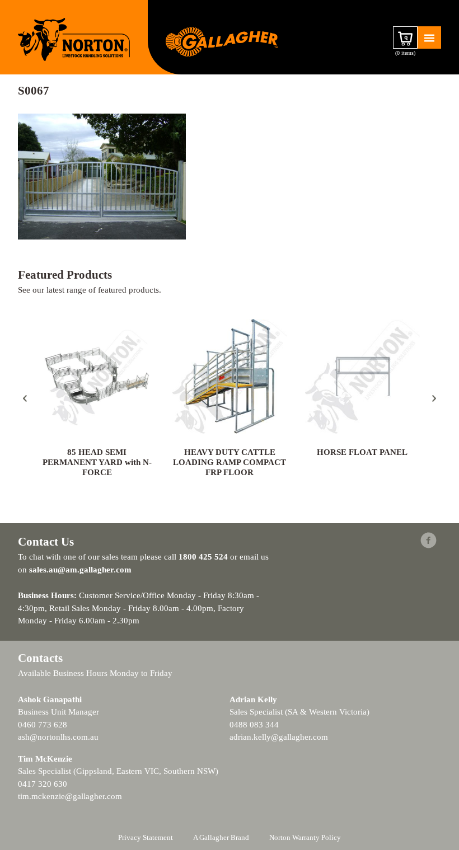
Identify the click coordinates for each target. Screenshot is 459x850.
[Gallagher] (222, 40)
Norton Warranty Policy (305, 837)
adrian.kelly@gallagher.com (279, 736)
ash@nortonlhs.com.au (58, 736)
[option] (97, 399)
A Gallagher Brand (221, 837)
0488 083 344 (254, 724)
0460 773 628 (42, 724)
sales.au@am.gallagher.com (80, 569)
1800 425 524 (203, 556)
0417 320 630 (42, 783)
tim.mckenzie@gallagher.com (70, 796)
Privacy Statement (145, 837)
